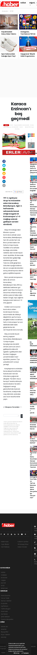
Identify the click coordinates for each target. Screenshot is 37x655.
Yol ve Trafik (5, 598)
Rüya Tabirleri (5, 634)
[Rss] (19, 534)
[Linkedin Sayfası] (15, 534)
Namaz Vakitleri (6, 601)
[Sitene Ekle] (26, 534)
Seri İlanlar (4, 614)
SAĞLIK (23, 3)
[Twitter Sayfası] (5, 534)
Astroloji (3, 637)
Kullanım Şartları (23, 542)
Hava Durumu (5, 595)
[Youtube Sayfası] (12, 534)
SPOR (11, 11)
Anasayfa (5, 11)
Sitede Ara (4, 627)
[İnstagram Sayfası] (8, 534)
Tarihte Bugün (5, 609)
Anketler (3, 629)
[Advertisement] (18, 78)
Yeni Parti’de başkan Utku (33, 391)
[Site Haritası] (22, 534)
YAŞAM (3, 580)
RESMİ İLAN (4, 588)
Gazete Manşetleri (7, 619)
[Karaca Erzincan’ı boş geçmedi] (13, 141)
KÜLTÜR (3, 583)
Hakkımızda (4, 542)
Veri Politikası (5, 547)
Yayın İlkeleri (5, 544)
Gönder (22, 416)
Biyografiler (4, 632)
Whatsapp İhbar (23, 544)
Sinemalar (4, 611)
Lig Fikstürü (4, 606)
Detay (17, 653)
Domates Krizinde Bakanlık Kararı (33, 426)
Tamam (26, 653)
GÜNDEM (4, 575)
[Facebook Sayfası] (2, 534)
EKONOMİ (4, 578)
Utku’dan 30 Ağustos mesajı (33, 292)
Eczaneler (4, 603)
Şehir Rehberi (5, 617)
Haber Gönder (22, 547)
